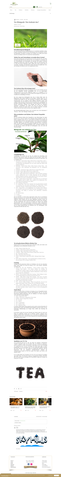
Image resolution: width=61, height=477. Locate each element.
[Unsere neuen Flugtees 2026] (30, 401)
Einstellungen (51, 475)
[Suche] (34, 7)
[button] (51, 3)
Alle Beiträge (12, 13)
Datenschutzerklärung (5, 475)
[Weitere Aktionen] (46, 427)
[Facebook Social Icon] (29, 464)
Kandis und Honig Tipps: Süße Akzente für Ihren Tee (45, 407)
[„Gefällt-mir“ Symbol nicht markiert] (16, 448)
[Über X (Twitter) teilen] (16, 388)
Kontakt (12, 463)
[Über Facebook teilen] (14, 388)
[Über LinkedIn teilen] (18, 388)
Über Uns (12, 460)
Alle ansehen (49, 396)
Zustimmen (56, 475)
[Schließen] (59, 475)
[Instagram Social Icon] (31, 464)
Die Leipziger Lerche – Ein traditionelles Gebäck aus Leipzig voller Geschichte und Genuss (15, 407)
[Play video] (30, 38)
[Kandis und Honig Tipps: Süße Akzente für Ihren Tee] (45, 401)
